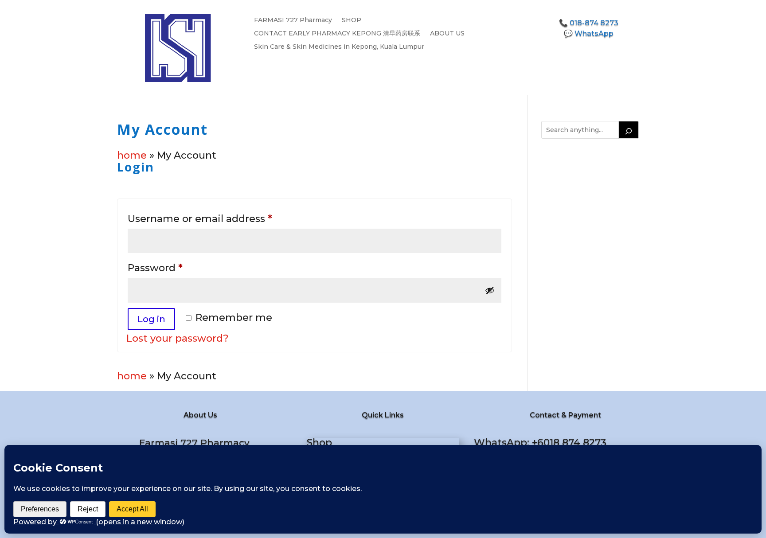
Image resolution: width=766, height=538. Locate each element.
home (132, 155)
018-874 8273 (594, 23)
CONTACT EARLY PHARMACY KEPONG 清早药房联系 (337, 33)
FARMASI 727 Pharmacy (293, 20)
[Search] (628, 130)
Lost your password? (177, 338)
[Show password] (490, 290)
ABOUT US (447, 33)
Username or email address (223, 218)
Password (178, 267)
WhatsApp (594, 33)
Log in (151, 319)
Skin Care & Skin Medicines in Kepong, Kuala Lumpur (339, 47)
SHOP (351, 20)
